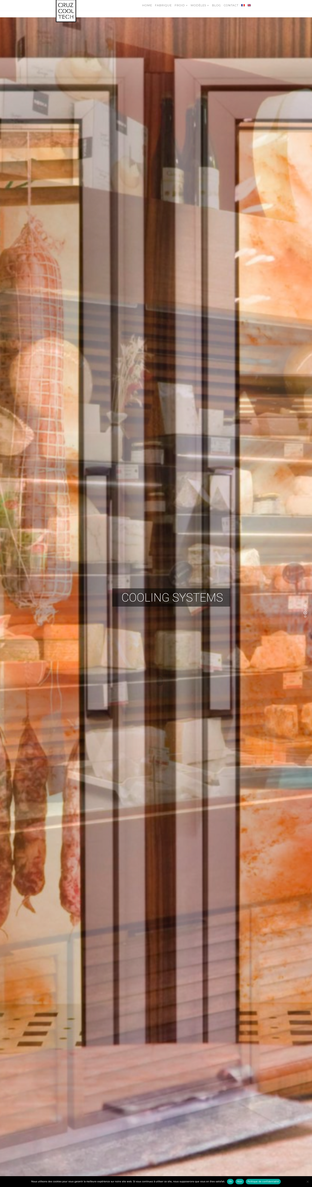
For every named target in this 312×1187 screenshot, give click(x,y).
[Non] (307, 1181)
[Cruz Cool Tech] (66, 5)
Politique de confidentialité (263, 1181)
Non (239, 1181)
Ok (230, 1181)
